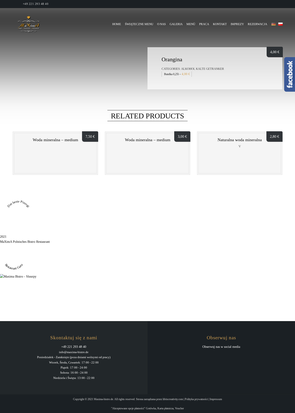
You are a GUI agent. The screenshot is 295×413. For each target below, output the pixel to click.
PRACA (204, 24)
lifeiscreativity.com (173, 399)
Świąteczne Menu (139, 24)
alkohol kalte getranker (202, 68)
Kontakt (220, 24)
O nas (161, 24)
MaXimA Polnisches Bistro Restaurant (25, 241)
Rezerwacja (257, 24)
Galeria (176, 24)
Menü (190, 24)
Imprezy (237, 24)
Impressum (216, 399)
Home (116, 24)
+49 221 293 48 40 (36, 4)
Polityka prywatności (196, 399)
